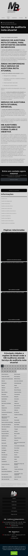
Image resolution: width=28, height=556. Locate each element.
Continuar (14, 553)
